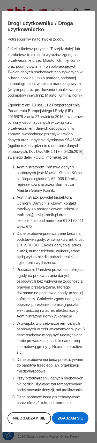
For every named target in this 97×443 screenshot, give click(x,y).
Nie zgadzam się (29, 418)
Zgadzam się (70, 418)
